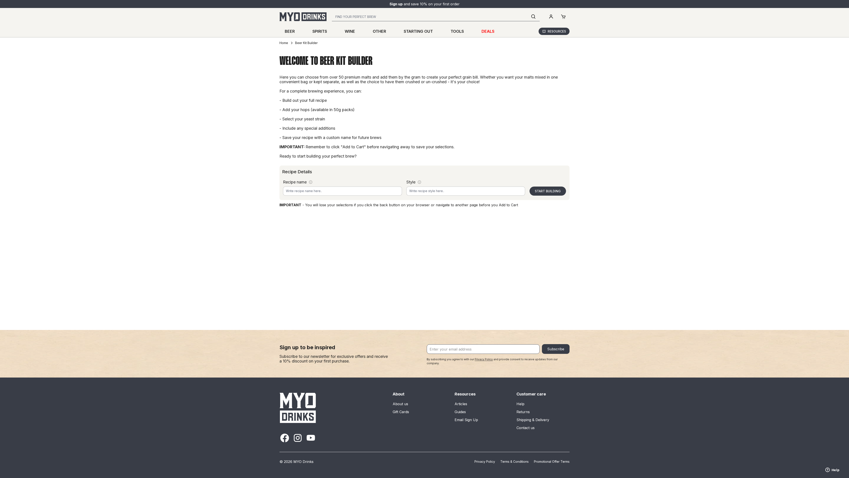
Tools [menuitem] (457, 31)
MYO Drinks (303, 461)
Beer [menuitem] (290, 31)
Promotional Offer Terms (552, 461)
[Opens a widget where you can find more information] (832, 470)
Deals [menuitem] (488, 31)
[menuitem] (551, 16)
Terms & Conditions (514, 461)
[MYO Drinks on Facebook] (284, 438)
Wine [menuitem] (350, 31)
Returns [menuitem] (523, 412)
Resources (557, 31)
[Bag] (563, 16)
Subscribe (555, 349)
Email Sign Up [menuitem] (466, 420)
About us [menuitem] (400, 404)
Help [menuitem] (520, 404)
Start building (548, 191)
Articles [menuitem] (461, 404)
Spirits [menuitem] (319, 31)
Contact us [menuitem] (525, 428)
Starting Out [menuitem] (418, 31)
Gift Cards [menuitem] (401, 412)
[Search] (533, 16)
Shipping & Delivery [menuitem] (532, 420)
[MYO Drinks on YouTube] (311, 438)
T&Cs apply (454, 4)
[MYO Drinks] (303, 16)
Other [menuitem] (379, 31)
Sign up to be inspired (307, 347)
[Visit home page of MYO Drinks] (298, 408)
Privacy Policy (484, 359)
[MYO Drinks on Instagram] (298, 438)
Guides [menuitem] (460, 412)
